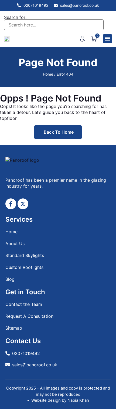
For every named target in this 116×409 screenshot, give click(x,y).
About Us (15, 243)
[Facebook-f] (10, 203)
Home (48, 74)
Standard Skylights (24, 255)
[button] (107, 38)
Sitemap (13, 328)
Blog (10, 279)
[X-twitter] (23, 203)
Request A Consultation (29, 316)
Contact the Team (23, 304)
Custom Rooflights (24, 267)
